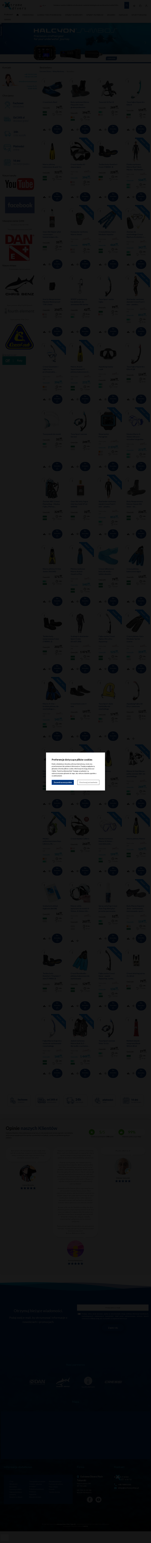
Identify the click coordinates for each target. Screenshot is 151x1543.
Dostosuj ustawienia (88, 782)
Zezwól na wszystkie (63, 782)
